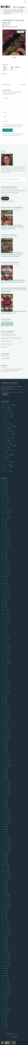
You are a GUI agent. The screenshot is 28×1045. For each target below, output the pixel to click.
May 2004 (3, 1020)
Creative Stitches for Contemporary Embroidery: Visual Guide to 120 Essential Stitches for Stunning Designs (12, 254)
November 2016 (4, 687)
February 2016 (4, 706)
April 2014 (3, 748)
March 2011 (3, 836)
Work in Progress (5, 471)
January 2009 (4, 897)
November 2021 (4, 593)
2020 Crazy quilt (4, 407)
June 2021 (3, 602)
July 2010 (3, 855)
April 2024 (3, 529)
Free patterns (4, 440)
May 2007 (3, 945)
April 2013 (3, 777)
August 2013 (4, 767)
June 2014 (3, 744)
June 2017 (3, 671)
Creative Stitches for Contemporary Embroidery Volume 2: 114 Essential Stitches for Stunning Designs (12, 226)
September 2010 (5, 850)
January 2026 (4, 498)
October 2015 (4, 715)
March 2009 (3, 893)
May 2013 (3, 774)
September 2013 (5, 765)
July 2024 (3, 522)
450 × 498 (6, 25)
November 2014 (4, 732)
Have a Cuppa (4, 447)
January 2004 (4, 1027)
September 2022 (5, 574)
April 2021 (3, 607)
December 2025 (4, 500)
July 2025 (3, 505)
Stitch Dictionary (5, 464)
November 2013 (4, 760)
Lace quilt (3, 452)
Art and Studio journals (6, 412)
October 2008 (4, 904)
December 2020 (4, 616)
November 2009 (4, 874)
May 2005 (3, 999)
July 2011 (3, 826)
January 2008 (4, 926)
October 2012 (4, 791)
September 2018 (5, 654)
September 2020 (5, 623)
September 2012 (5, 793)
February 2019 (4, 644)
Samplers (3, 459)
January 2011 (4, 841)
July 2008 (3, 911)
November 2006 (4, 959)
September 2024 (5, 517)
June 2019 (3, 642)
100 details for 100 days (6, 405)
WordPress (19, 1034)
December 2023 (4, 538)
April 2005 (3, 1001)
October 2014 (4, 734)
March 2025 (3, 508)
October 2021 (4, 595)
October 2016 (4, 689)
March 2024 (3, 531)
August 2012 (4, 796)
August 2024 (4, 519)
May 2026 (3, 489)
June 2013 (3, 772)
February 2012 (4, 810)
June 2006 (3, 971)
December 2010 (4, 843)
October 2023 (4, 543)
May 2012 (3, 803)
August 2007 (4, 937)
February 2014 (4, 753)
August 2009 (4, 881)
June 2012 (3, 800)
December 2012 (4, 786)
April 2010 (3, 862)
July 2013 (3, 770)
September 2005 (5, 992)
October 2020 (4, 621)
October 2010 (4, 848)
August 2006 (4, 966)
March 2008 (3, 921)
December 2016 (4, 685)
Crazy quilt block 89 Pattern (11, 27)
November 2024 (4, 512)
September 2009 (5, 878)
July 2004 (3, 1015)
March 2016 (3, 704)
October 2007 (4, 933)
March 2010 (3, 864)
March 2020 (3, 635)
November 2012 (4, 789)
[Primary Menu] (25, 2)
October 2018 (4, 652)
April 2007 (3, 947)
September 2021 (5, 597)
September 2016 (5, 692)
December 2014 (4, 730)
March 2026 (3, 493)
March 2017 (3, 678)
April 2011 (3, 833)
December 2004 (4, 1008)
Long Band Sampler (5, 454)
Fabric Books (4, 436)
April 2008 (3, 919)
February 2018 (4, 659)
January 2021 (4, 614)
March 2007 (3, 949)
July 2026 (3, 484)
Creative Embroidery (6, 431)
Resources (3, 457)
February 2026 (4, 496)
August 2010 (4, 852)
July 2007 (3, 940)
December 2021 (4, 590)
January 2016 (4, 708)
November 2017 (4, 661)
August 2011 (4, 824)
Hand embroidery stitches (7, 445)
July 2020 (3, 628)
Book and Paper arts (5, 417)
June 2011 (3, 829)
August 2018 (4, 656)
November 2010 (4, 845)
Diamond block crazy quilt (7, 433)
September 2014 (5, 737)
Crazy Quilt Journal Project (7, 426)
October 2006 (4, 961)
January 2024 (4, 536)
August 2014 (4, 739)
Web (2, 469)
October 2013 (4, 763)
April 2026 (3, 491)
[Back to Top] (14, 1042)
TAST (7, 347)
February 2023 (4, 562)
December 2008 (4, 900)
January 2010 (4, 869)
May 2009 (3, 888)
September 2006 (5, 963)
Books (2, 419)
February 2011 (4, 838)
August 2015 (4, 720)
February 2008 (4, 923)
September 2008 (5, 907)
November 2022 (4, 569)
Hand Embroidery (5, 443)
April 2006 (3, 975)
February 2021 (4, 611)
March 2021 (3, 609)
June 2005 (3, 996)
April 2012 (3, 805)
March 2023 (3, 559)
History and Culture (5, 450)
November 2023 (4, 541)
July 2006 (3, 968)
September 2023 (5, 545)
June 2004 (3, 1018)
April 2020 (3, 633)
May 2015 (3, 725)
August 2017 (4, 666)
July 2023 (3, 550)
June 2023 (3, 552)
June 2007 (3, 942)
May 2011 (3, 831)
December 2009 (4, 871)
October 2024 (4, 515)
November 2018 (4, 649)
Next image (22, 84)
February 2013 (4, 782)
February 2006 (4, 980)
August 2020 (4, 626)
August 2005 (4, 994)
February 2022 (4, 585)
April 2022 (3, 581)
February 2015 (4, 727)
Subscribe (5, 198)
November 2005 (4, 987)
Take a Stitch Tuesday (6, 466)
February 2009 (4, 895)
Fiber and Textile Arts (6, 438)
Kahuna (13, 1034)
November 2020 (4, 619)
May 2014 (3, 746)
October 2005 (4, 989)
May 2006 (3, 973)
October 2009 (4, 876)
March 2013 (3, 779)
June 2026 (3, 486)
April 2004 (3, 1023)
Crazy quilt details (11, 10)
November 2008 (4, 902)
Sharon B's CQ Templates (7, 462)
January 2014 (4, 756)
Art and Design (4, 410)
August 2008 (4, 909)
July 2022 (3, 578)
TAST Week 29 (9, 341)
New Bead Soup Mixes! (11, 335)
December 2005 (4, 985)
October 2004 (4, 1011)
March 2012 (3, 808)
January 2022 (4, 588)
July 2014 (3, 741)
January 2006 (4, 982)
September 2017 (5, 663)
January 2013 (4, 784)
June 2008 (3, 914)
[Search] (3, 179)
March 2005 (3, 1004)
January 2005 (4, 1006)
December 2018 (4, 647)
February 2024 (4, 533)
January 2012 (4, 812)
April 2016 (3, 701)
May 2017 (3, 673)
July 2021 (3, 600)
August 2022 (4, 576)
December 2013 (4, 758)
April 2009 (3, 890)
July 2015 (3, 722)
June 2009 (3, 885)
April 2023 (3, 557)
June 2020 (3, 630)
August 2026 (4, 481)
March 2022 (3, 583)
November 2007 (4, 930)
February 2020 (4, 637)
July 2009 (3, 883)
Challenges (3, 421)
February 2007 (4, 952)
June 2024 (3, 524)
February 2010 (4, 867)
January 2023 (4, 564)
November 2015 (4, 713)
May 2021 (3, 604)
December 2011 (4, 815)
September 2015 (5, 718)
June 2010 (3, 857)
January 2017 (4, 682)
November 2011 (4, 817)
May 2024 (3, 526)
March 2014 (3, 751)
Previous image (6, 84)
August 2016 (4, 694)
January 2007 (4, 954)
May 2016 (3, 699)
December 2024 (4, 510)
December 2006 (4, 956)
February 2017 (4, 680)
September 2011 (5, 822)
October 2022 (4, 571)
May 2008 (3, 916)
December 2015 (4, 711)
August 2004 (4, 1013)
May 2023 (3, 555)
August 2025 (4, 503)
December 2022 (4, 567)
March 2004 (3, 1025)
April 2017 (3, 675)
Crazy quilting (4, 428)
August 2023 (4, 548)
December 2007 (4, 928)
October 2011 (4, 819)
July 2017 (3, 668)
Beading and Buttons (6, 414)
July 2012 (3, 798)
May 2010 (3, 860)
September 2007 (5, 935)
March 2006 (3, 978)
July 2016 (3, 697)
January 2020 (4, 640)
